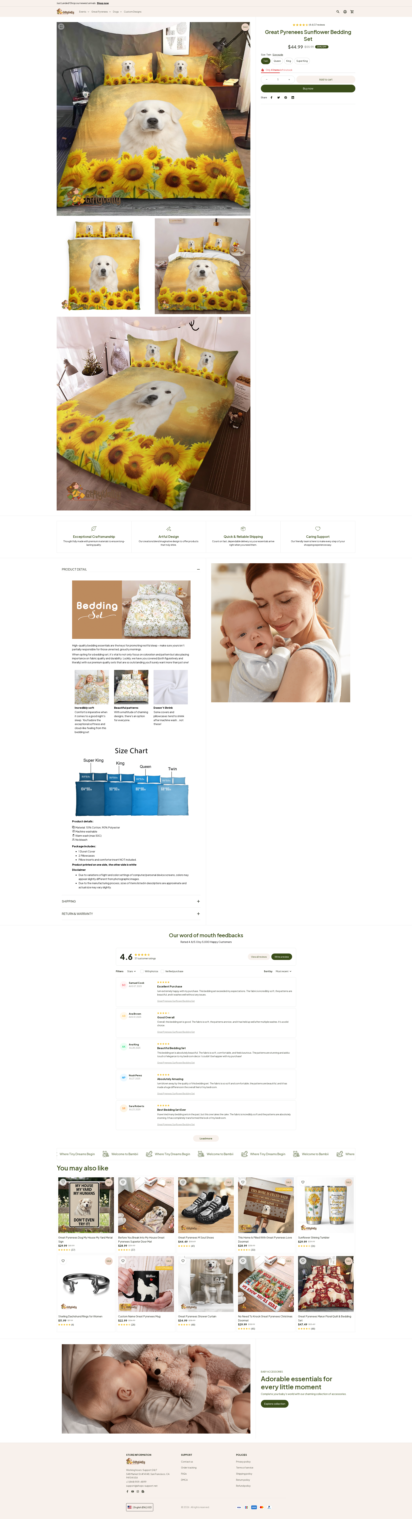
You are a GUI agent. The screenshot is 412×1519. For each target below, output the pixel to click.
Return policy (243, 1479)
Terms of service (244, 1467)
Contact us (187, 1461)
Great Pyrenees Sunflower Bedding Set (176, 1001)
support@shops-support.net (142, 1485)
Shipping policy (244, 1473)
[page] (103, 3)
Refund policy (243, 1485)
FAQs (184, 1473)
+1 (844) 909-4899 (136, 1481)
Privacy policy (243, 1461)
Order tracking (189, 1467)
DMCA (184, 1479)
